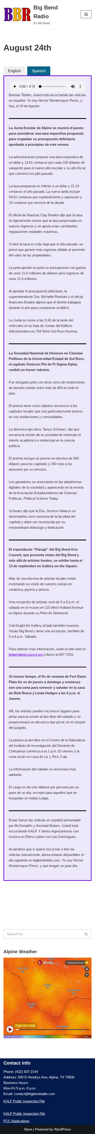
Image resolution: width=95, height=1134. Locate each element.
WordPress (62, 1129)
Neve (28, 1129)
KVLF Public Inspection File (24, 1101)
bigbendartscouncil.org (26, 654)
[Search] (86, 934)
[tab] (14, 70)
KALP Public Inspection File (24, 1114)
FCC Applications (16, 1121)
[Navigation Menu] (86, 14)
